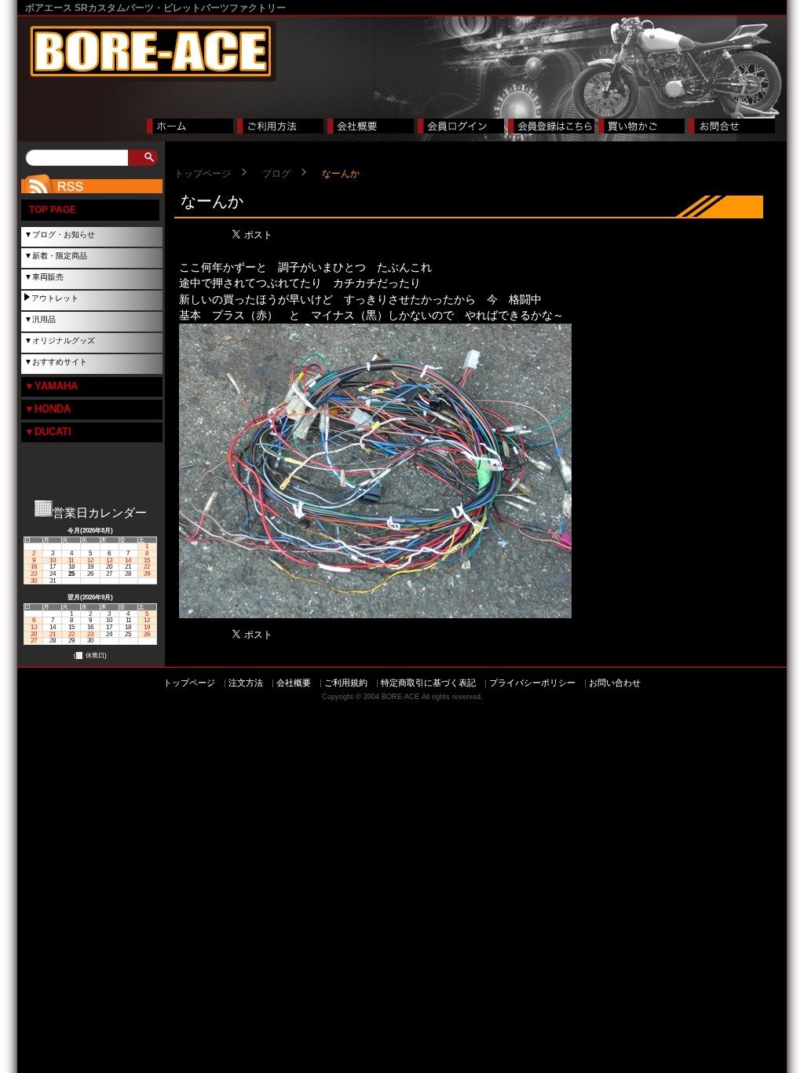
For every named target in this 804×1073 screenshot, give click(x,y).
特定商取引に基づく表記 (428, 682)
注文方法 (245, 682)
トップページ (202, 173)
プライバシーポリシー (532, 682)
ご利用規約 (345, 682)
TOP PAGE (52, 209)
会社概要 (293, 682)
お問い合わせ (615, 682)
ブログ (276, 173)
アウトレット (55, 298)
